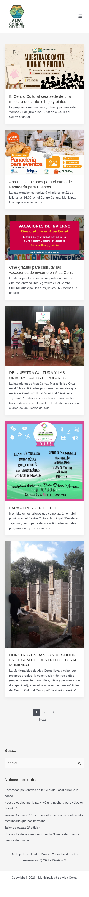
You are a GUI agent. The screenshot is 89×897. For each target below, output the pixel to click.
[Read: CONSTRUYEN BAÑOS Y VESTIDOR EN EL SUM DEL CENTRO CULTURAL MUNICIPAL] (44, 594)
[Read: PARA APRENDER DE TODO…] (44, 460)
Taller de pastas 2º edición (22, 827)
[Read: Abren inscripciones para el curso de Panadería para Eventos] (44, 152)
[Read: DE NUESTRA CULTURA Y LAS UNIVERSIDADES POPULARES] (44, 335)
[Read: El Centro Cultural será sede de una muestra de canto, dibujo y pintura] (44, 66)
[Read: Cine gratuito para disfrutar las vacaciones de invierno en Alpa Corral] (44, 237)
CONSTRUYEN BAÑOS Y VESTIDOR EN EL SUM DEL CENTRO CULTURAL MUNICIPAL (43, 660)
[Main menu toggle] (80, 16)
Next (44, 719)
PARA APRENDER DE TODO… (36, 507)
